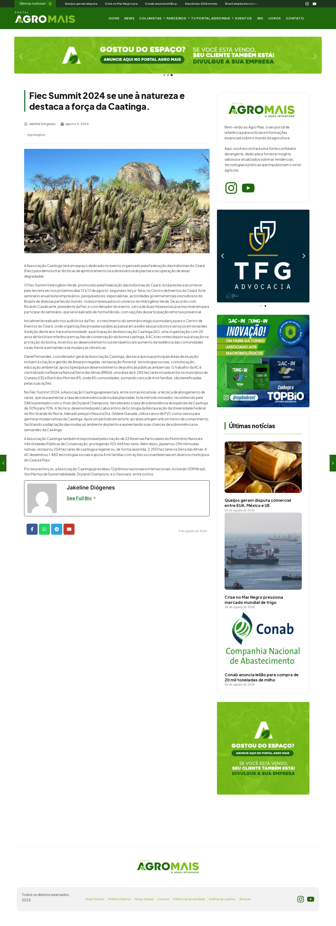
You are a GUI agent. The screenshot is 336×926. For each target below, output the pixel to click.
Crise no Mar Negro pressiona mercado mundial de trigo (254, 600)
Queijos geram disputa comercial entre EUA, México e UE (258, 503)
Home (114, 18)
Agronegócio (36, 135)
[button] (222, 256)
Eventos (243, 18)
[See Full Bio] (95, 498)
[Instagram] (307, 3)
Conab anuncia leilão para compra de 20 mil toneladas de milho (262, 677)
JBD (260, 18)
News (129, 18)
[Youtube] (314, 3)
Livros (274, 18)
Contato (295, 18)
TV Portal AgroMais (210, 18)
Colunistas (150, 18)
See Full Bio (79, 498)
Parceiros (176, 18)
